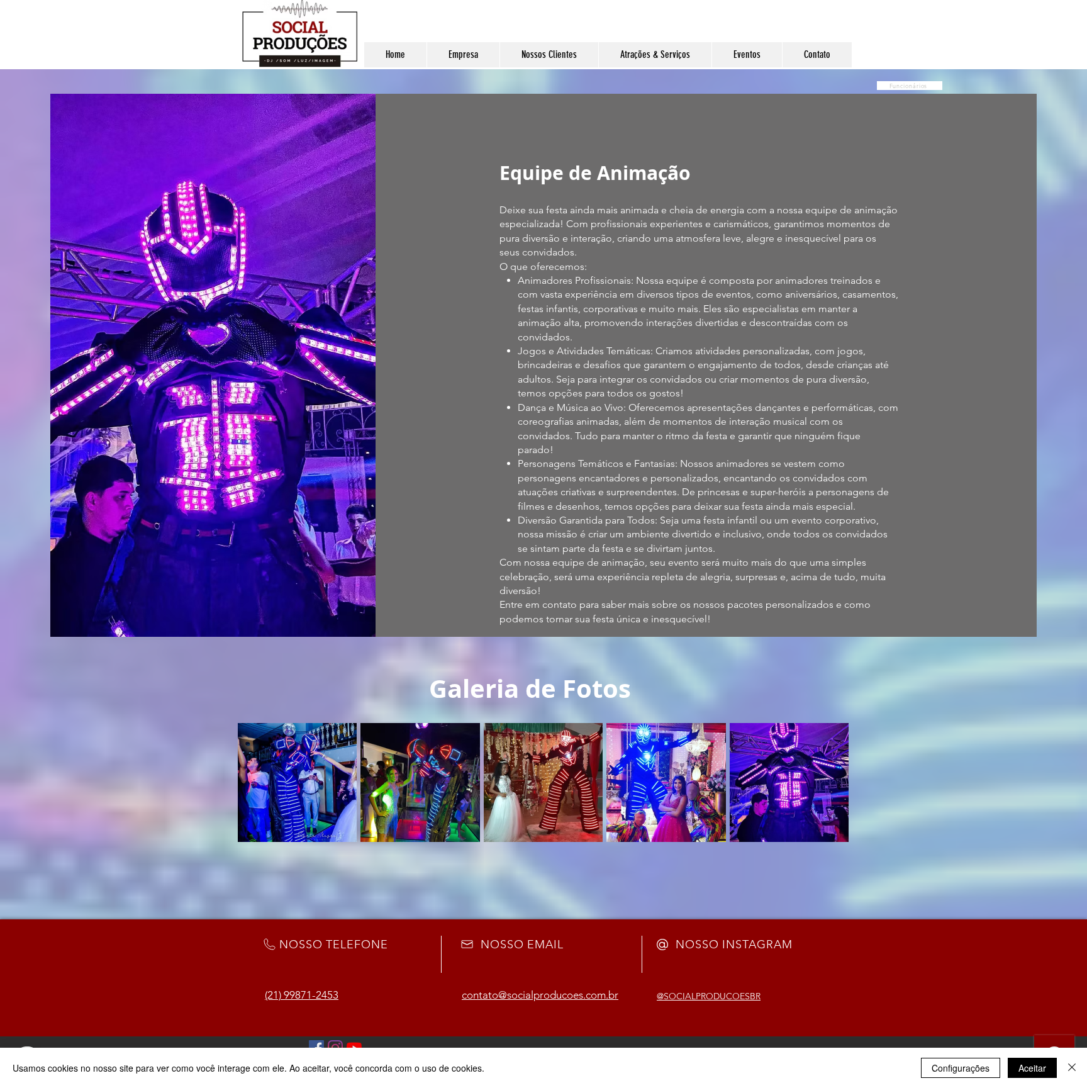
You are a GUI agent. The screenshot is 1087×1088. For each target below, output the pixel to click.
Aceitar (1032, 1068)
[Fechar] (1071, 1068)
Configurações (960, 1068)
